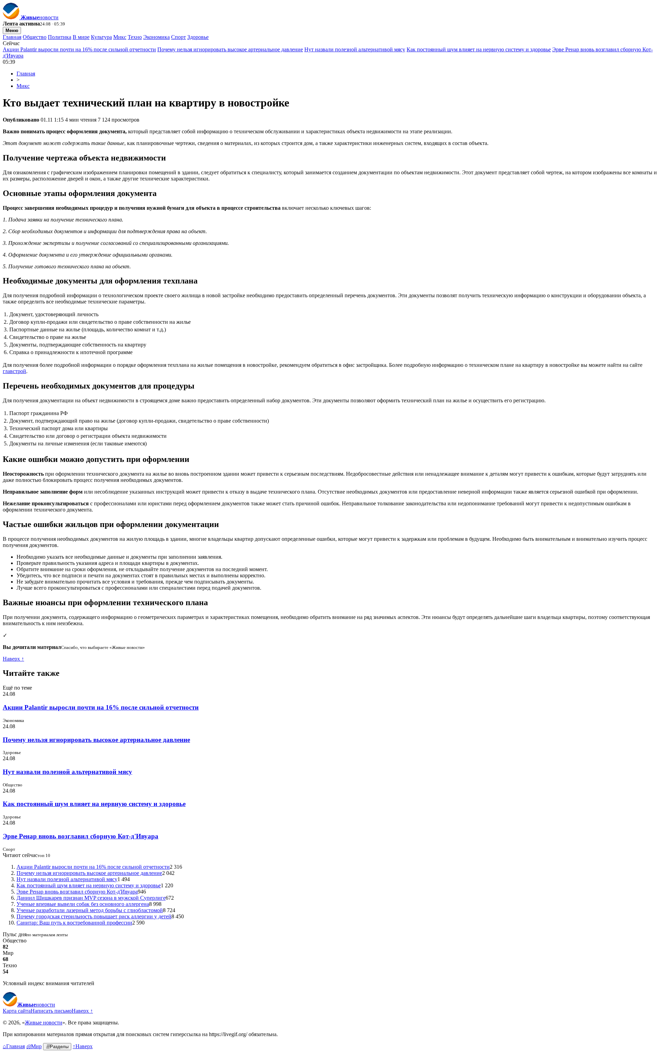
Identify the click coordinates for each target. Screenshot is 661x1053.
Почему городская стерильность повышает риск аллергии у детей (94, 916)
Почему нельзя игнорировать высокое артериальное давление (230, 49)
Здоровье (198, 37)
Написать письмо (51, 1011)
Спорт (178, 37)
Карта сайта (17, 1011)
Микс (119, 37)
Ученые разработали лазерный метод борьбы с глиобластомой (90, 910)
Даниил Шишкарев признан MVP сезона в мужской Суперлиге (91, 898)
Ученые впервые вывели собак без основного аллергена (83, 904)
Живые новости (43, 1022)
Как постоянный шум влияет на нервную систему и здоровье (479, 49)
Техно (135, 37)
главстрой (14, 371)
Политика (59, 37)
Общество (34, 37)
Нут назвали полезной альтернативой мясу (354, 49)
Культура (101, 37)
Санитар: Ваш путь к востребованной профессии (74, 923)
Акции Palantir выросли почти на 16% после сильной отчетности (79, 49)
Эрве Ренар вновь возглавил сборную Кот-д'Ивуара (80, 836)
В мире (81, 37)
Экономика (156, 37)
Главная (12, 37)
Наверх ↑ (13, 659)
